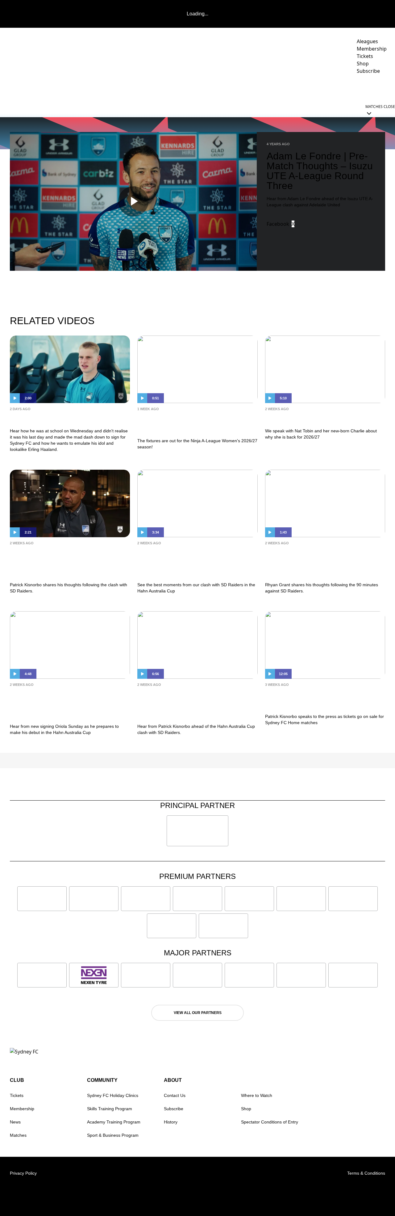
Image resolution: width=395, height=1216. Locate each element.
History (170, 1121)
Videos (193, 88)
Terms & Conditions (366, 1173)
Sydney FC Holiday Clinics (112, 1095)
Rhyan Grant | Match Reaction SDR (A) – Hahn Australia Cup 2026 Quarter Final (316, 562)
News (170, 88)
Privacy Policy (23, 1173)
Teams (217, 88)
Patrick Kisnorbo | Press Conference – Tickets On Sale (316, 699)
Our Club (329, 88)
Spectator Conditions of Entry (269, 1121)
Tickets (16, 1095)
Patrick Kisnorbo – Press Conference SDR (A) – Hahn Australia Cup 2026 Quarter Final (193, 704)
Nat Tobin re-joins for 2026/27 (315, 418)
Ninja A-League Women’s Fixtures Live (196, 423)
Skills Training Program (109, 1108)
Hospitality (253, 88)
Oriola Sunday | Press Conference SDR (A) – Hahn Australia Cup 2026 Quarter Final (68, 704)
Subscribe (173, 1108)
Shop (246, 1108)
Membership (22, 1108)
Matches (18, 1135)
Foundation (370, 88)
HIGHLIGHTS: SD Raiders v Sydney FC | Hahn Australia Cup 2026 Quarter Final (192, 562)
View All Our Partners (198, 1013)
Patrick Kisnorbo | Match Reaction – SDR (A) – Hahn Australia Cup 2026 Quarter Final (69, 562)
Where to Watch (256, 1095)
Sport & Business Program (113, 1135)
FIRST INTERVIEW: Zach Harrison (68, 418)
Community (289, 88)
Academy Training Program (113, 1121)
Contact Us (174, 1095)
